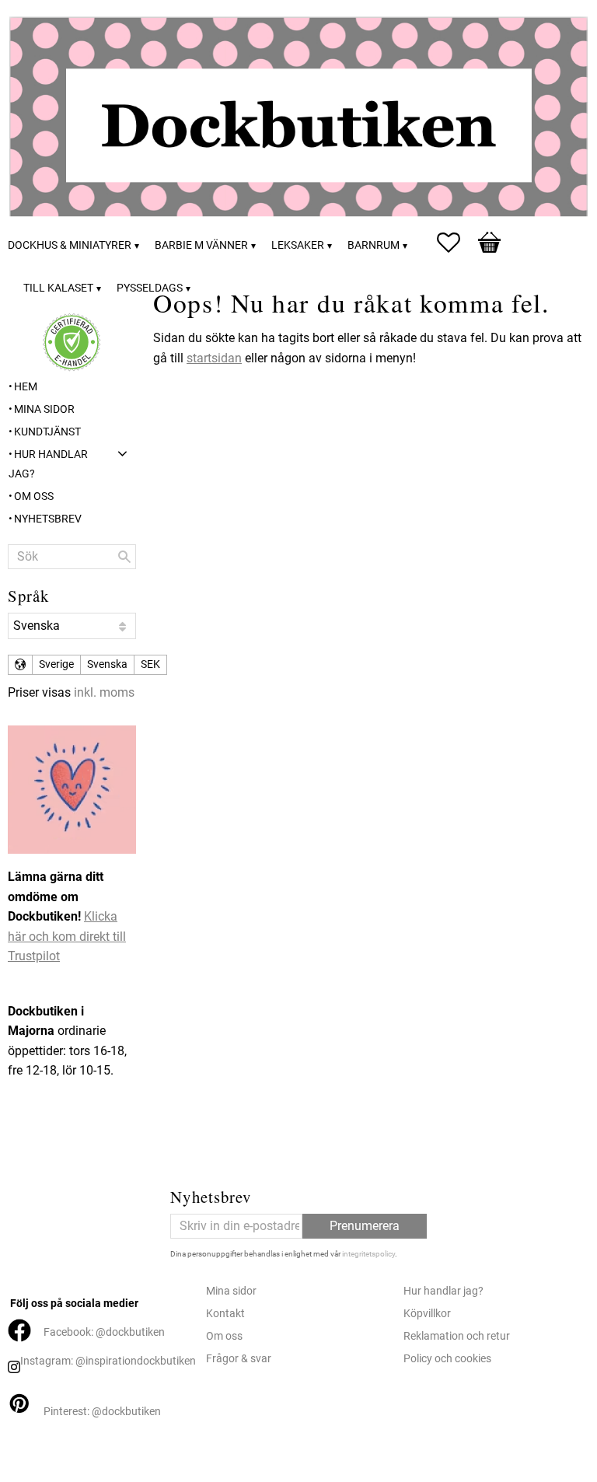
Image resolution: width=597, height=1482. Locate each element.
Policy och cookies (447, 1358)
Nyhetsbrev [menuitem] (48, 519)
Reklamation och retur (456, 1336)
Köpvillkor (427, 1313)
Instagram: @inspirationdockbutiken (108, 1361)
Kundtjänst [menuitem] (47, 432)
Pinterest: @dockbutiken (102, 1411)
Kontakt (225, 1313)
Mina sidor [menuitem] (44, 409)
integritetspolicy (368, 1254)
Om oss (224, 1336)
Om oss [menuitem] (34, 496)
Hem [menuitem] (25, 386)
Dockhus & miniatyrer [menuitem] (69, 245)
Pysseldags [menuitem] (150, 288)
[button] (456, 242)
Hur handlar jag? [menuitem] (48, 464)
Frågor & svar (238, 1358)
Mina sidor (231, 1291)
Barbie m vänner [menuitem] (201, 245)
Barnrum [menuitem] (373, 245)
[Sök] (124, 556)
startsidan (214, 358)
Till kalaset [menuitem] (58, 288)
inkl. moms (104, 692)
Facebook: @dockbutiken (104, 1332)
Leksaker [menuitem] (297, 245)
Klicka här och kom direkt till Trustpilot (67, 936)
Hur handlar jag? (443, 1291)
